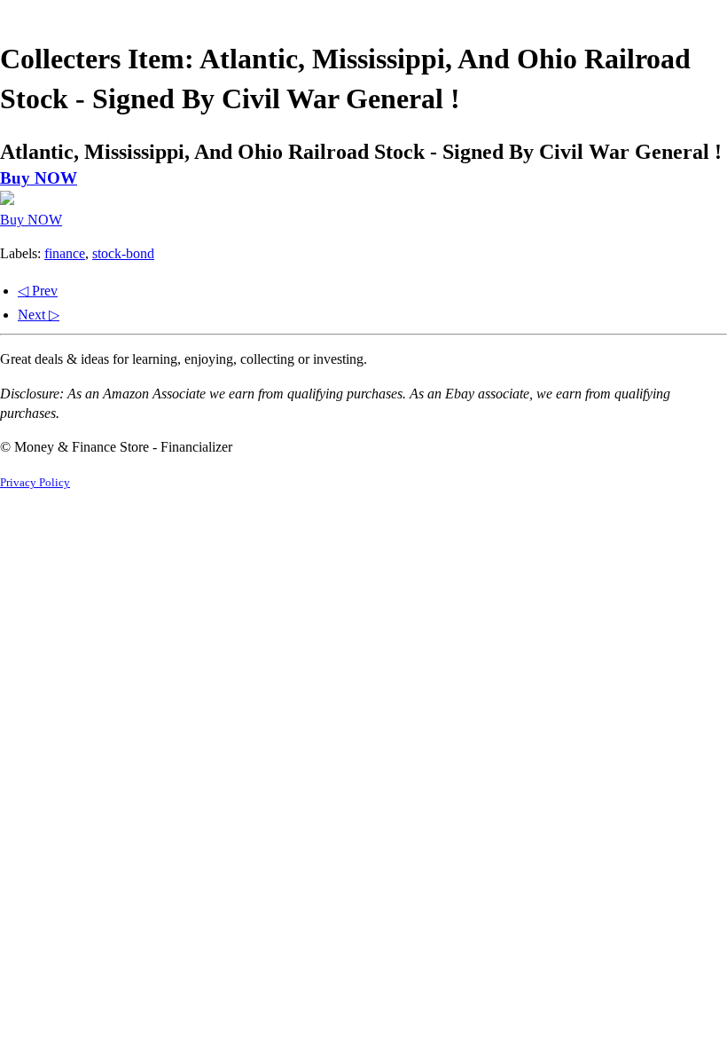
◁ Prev (38, 290)
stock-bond (123, 253)
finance (64, 253)
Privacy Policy (35, 483)
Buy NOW (38, 178)
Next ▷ (38, 314)
